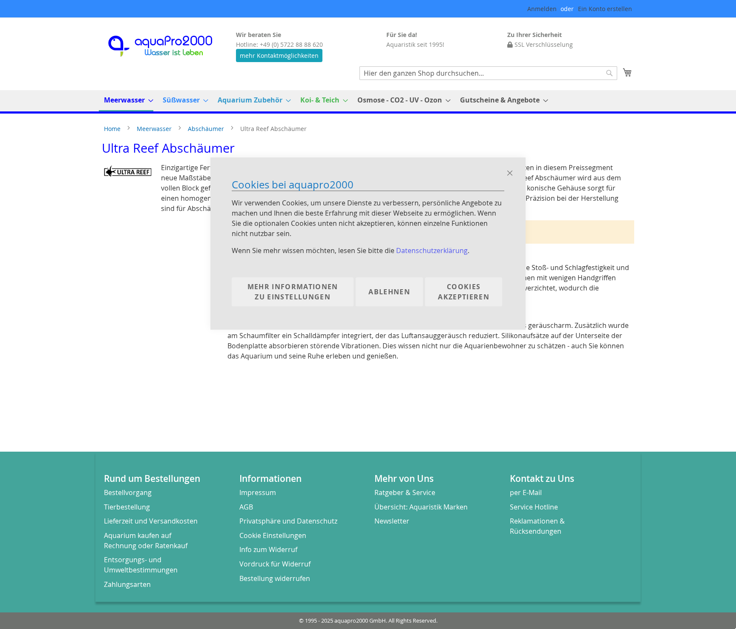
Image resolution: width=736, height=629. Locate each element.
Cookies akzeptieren (463, 292)
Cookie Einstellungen (272, 535)
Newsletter (391, 521)
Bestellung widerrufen (274, 578)
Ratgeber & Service (404, 492)
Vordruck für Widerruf (274, 564)
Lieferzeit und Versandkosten (151, 521)
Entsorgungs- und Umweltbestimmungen (141, 565)
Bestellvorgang (128, 492)
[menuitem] (126, 100)
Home (113, 129)
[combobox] (488, 73)
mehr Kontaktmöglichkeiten (279, 55)
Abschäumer (207, 129)
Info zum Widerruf (268, 549)
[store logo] (168, 46)
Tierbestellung (127, 507)
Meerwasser (155, 129)
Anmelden (542, 9)
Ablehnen (389, 292)
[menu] (368, 100)
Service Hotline (534, 507)
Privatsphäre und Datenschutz (288, 521)
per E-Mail (526, 492)
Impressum (257, 492)
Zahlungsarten (127, 584)
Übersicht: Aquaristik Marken (421, 507)
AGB (246, 507)
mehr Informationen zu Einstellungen (292, 292)
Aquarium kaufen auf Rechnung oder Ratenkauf (145, 540)
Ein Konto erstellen (605, 9)
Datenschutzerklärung (432, 251)
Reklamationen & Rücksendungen (537, 526)
